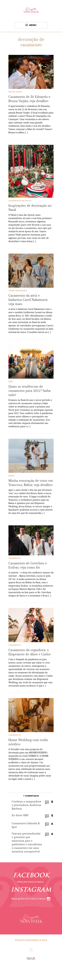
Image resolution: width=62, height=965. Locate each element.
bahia (11, 476)
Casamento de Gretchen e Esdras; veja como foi (27, 565)
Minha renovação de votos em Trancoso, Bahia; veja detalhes (30, 482)
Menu (32, 25)
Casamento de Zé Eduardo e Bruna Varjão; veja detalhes (29, 99)
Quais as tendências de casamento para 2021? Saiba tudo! (29, 390)
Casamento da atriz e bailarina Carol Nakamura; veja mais (28, 299)
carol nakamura (17, 291)
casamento (14, 558)
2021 (10, 382)
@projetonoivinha (32, 899)
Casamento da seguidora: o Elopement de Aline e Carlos (29, 652)
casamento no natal (19, 201)
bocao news (15, 92)
